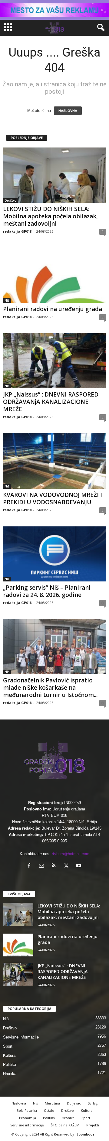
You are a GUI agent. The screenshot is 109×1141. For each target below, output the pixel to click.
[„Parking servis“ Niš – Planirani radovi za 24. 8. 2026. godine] (54, 553)
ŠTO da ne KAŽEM (65, 1125)
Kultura (9, 1055)
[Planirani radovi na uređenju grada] (54, 275)
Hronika (9, 1073)
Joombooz (85, 1134)
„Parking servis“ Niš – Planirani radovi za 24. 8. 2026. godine (47, 591)
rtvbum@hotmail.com (70, 853)
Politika (9, 1064)
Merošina (52, 1103)
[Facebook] (30, 866)
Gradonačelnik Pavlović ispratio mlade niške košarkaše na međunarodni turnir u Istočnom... (50, 687)
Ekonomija (27, 1117)
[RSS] (55, 866)
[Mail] (43, 866)
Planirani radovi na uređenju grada (52, 309)
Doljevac (74, 1103)
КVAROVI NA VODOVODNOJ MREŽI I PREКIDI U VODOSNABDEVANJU (52, 498)
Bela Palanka (27, 1110)
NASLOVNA (67, 111)
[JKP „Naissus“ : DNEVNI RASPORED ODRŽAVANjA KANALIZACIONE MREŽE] (54, 360)
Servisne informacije (21, 1037)
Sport (7, 1046)
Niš (7, 300)
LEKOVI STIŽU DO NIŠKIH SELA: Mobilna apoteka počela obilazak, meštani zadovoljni (50, 216)
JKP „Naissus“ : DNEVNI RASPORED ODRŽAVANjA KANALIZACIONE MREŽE (50, 401)
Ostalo (49, 1110)
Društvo (11, 200)
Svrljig (92, 1103)
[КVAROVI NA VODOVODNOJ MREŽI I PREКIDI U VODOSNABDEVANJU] (54, 460)
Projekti (92, 1125)
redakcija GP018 (17, 231)
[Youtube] (79, 866)
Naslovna (19, 1103)
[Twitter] (67, 866)
